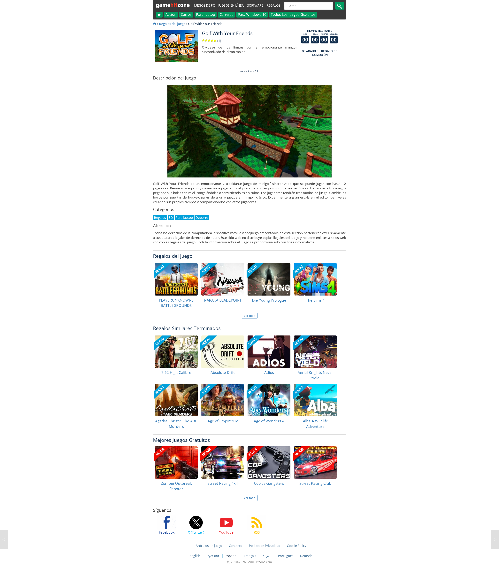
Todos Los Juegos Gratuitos (293, 14)
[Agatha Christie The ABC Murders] (176, 400)
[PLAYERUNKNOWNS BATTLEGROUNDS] (176, 279)
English (195, 556)
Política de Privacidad (264, 546)
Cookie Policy (296, 546)
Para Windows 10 (252, 14)
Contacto (235, 546)
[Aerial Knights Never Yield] (315, 351)
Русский (213, 556)
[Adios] (269, 351)
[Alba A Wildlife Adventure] (315, 400)
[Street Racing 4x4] (222, 462)
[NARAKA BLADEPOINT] (222, 279)
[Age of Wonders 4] (269, 400)
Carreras (226, 14)
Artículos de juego (209, 546)
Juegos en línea (231, 5)
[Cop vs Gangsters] (269, 462)
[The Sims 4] (315, 279)
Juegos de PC (204, 5)
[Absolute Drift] (222, 351)
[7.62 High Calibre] (176, 351)
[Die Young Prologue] (269, 279)
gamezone (173, 5)
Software (255, 5)
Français (250, 556)
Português (286, 556)
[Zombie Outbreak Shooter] (176, 462)
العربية (267, 556)
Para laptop (205, 14)
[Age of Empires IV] (222, 400)
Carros (186, 14)
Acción (170, 14)
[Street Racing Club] (315, 462)
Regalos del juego (172, 23)
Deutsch (306, 556)
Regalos (273, 5)
